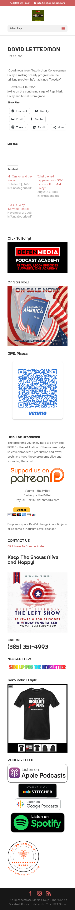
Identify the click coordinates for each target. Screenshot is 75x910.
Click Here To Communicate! (26, 546)
